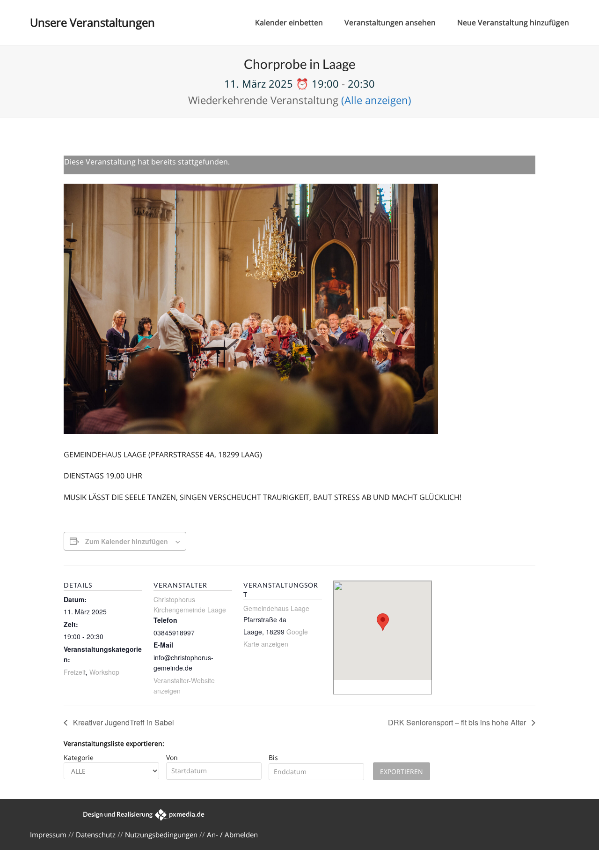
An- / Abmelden (232, 834)
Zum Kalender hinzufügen (126, 541)
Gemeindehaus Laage (276, 608)
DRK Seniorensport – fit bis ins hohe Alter (458, 722)
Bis (273, 757)
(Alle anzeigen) (376, 100)
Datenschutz (96, 834)
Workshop (104, 672)
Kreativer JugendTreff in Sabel (122, 722)
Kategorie (79, 757)
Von (172, 757)
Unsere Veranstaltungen (92, 22)
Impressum (48, 834)
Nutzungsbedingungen (161, 834)
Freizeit (75, 672)
